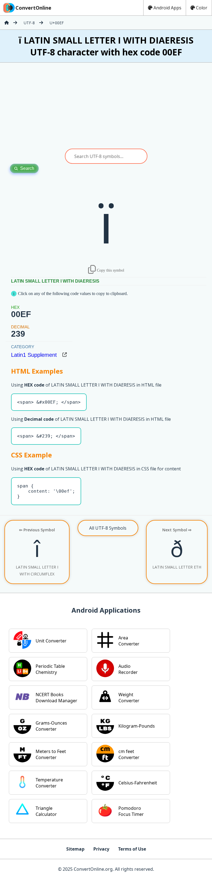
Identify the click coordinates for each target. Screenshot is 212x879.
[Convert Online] (6, 23)
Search (27, 168)
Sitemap (75, 849)
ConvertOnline (33, 7)
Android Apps (167, 8)
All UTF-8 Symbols (107, 528)
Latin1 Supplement (34, 355)
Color (201, 8)
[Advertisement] (106, 105)
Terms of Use (132, 849)
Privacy (101, 849)
